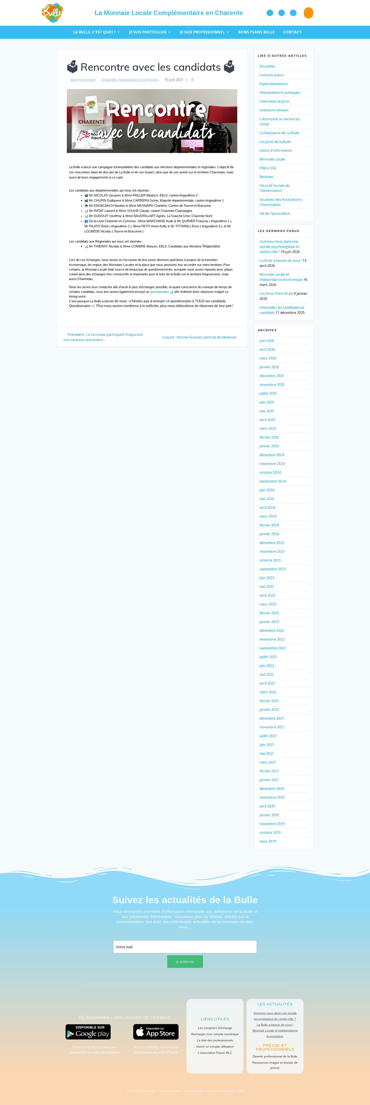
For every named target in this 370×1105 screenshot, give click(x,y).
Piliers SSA (268, 168)
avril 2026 (267, 349)
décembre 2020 (272, 788)
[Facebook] (270, 13)
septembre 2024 (273, 481)
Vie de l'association (275, 213)
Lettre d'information (276, 150)
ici (93, 306)
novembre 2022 (272, 639)
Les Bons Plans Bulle (276, 293)
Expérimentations (274, 83)
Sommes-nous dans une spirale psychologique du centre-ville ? (280, 246)
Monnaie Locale (272, 159)
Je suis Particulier (147, 32)
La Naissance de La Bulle (279, 132)
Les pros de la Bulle (275, 141)
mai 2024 (267, 498)
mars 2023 (268, 604)
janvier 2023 (269, 621)
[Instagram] (281, 13)
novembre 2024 (272, 463)
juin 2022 (267, 665)
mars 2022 (268, 692)
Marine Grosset (82, 79)
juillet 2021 (268, 736)
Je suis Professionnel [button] (202, 32)
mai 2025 (267, 411)
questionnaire (159, 291)
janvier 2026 (269, 367)
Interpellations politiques (138, 79)
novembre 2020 (272, 797)
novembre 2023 (272, 551)
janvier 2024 (269, 534)
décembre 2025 (272, 375)
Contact (292, 32)
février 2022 (269, 700)
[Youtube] (189, 1083)
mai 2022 (267, 674)
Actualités (109, 79)
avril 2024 (267, 507)
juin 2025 (267, 402)
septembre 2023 (273, 569)
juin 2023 (267, 577)
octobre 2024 (270, 472)
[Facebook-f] (171, 1083)
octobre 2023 (270, 560)
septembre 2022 (273, 648)
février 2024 (269, 525)
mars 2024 (268, 516)
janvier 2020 (269, 815)
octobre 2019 (270, 832)
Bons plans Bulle (256, 32)
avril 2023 (267, 595)
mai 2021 (267, 753)
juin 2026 (267, 340)
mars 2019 (268, 841)
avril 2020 (267, 806)
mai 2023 (267, 586)
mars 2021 (268, 762)
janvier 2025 (269, 446)
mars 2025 (268, 428)
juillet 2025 (268, 393)
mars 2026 (268, 358)
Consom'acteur (272, 75)
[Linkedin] (293, 13)
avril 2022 (267, 683)
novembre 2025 (272, 384)
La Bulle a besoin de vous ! (281, 260)
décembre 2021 (272, 718)
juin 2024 (267, 490)
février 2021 (269, 771)
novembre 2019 (272, 823)
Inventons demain (274, 110)
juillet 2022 (268, 656)
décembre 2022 (272, 630)
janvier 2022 (269, 709)
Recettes (266, 176)
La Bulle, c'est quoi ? (94, 32)
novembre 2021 (272, 727)
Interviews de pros (274, 101)
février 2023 (269, 613)
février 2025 (269, 437)
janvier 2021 (269, 779)
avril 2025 (267, 419)
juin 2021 (267, 744)
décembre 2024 (272, 454)
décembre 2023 (272, 542)
